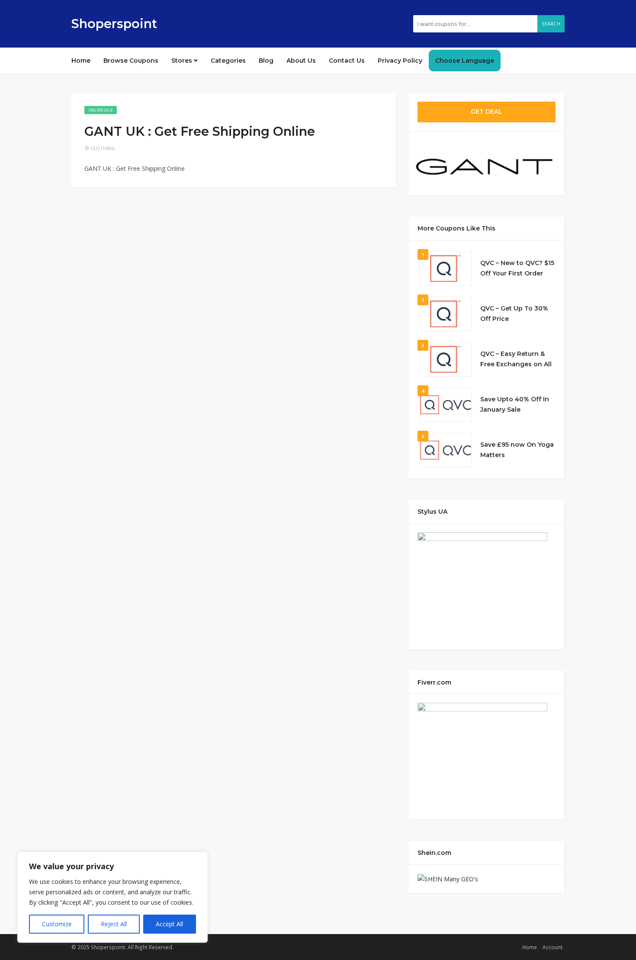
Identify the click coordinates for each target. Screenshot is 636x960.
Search (551, 24)
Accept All (169, 924)
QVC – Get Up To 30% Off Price (514, 313)
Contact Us (347, 60)
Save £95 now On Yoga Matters (517, 450)
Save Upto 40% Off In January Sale (514, 404)
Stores (182, 60)
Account (552, 947)
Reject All (114, 924)
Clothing (102, 148)
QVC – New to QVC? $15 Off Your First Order (517, 268)
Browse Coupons (130, 60)
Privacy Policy (400, 60)
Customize (57, 924)
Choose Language (464, 60)
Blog (266, 60)
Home (80, 60)
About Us (301, 60)
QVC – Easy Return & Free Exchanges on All (516, 359)
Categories (228, 60)
